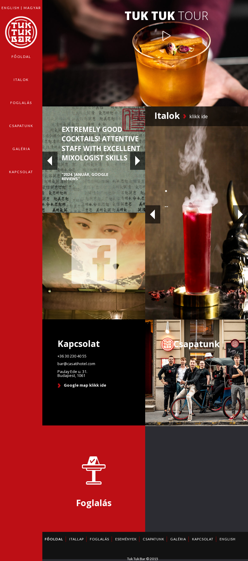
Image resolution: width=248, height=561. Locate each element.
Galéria (21, 149)
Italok (21, 80)
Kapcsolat (21, 172)
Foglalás (21, 103)
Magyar (32, 8)
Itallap (76, 539)
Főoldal (21, 57)
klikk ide (198, 116)
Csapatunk (21, 126)
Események (126, 539)
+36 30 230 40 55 (71, 356)
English (11, 8)
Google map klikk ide (85, 385)
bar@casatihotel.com (76, 363)
